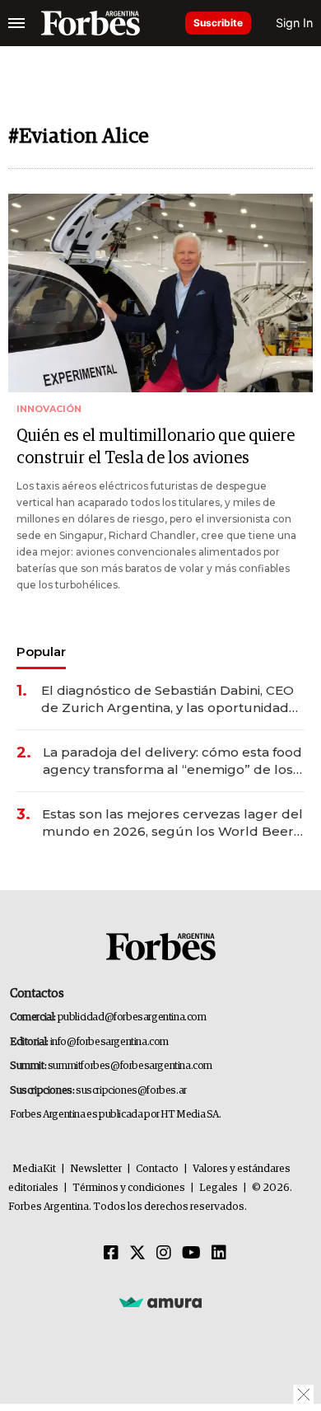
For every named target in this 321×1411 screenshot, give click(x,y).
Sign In (294, 23)
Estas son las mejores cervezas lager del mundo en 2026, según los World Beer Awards (172, 823)
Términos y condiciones (128, 1188)
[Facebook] (111, 1253)
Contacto (157, 1169)
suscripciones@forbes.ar (131, 1090)
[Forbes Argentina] (90, 23)
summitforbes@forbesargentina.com (130, 1066)
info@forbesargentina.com (109, 1042)
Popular (41, 651)
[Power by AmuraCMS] (160, 1302)
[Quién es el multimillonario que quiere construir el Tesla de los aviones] (160, 293)
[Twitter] (137, 1253)
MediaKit (34, 1169)
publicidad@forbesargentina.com (132, 1017)
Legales (218, 1188)
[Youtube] (191, 1253)
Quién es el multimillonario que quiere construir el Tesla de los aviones (155, 447)
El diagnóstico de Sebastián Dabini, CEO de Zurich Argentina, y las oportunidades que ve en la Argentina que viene (172, 699)
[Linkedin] (219, 1253)
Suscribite (218, 22)
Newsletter (96, 1169)
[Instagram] (163, 1253)
